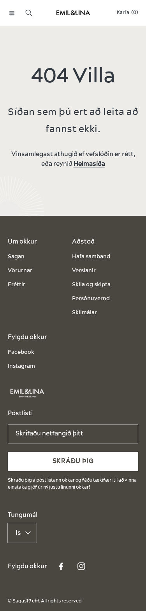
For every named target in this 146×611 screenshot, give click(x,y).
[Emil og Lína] (73, 13)
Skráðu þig (73, 461)
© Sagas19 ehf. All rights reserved (45, 601)
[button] (11, 12)
